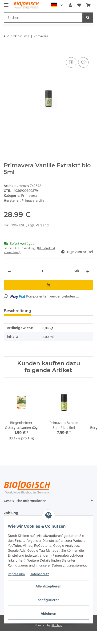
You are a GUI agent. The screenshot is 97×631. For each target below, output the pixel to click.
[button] (70, 5)
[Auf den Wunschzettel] (83, 62)
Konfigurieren (48, 600)
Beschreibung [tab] (17, 311)
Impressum (16, 574)
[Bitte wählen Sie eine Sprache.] (56, 5)
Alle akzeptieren (48, 586)
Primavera (29, 195)
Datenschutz (39, 574)
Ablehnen (48, 613)
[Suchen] (87, 17)
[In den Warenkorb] (7, 50)
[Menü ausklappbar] (6, 3)
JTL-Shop (56, 625)
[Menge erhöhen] (88, 271)
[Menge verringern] (9, 271)
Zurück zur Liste (18, 36)
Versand (42, 225)
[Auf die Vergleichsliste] (71, 62)
